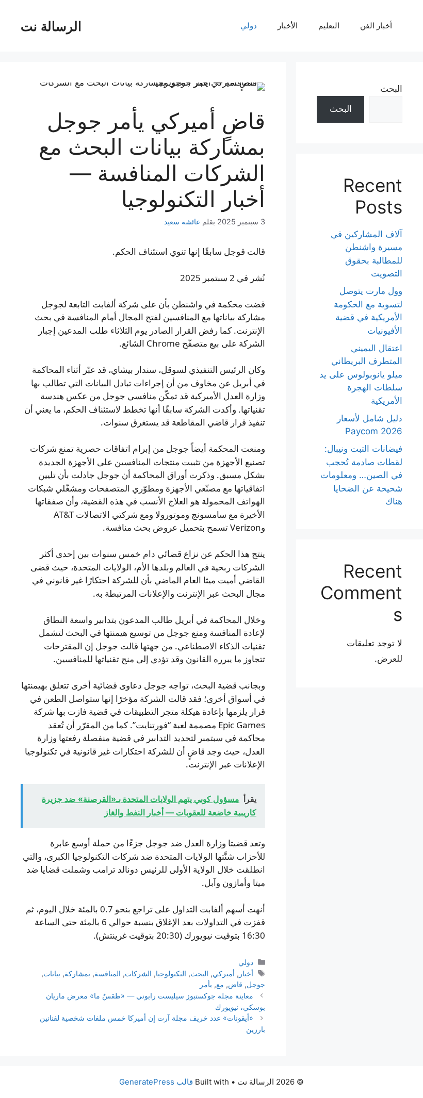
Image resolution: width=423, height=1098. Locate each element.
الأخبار (288, 25)
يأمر (206, 984)
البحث (199, 973)
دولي (248, 25)
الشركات (138, 973)
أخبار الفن (376, 25)
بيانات (51, 973)
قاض (235, 984)
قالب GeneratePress (156, 1082)
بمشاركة (77, 973)
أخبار (246, 973)
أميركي (224, 973)
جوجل (256, 984)
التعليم (328, 25)
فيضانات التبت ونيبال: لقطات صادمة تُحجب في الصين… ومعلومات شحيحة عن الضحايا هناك (361, 475)
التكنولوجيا (171, 973)
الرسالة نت (51, 26)
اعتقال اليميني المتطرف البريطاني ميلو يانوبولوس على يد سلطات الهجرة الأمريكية (360, 374)
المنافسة (107, 973)
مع (220, 984)
